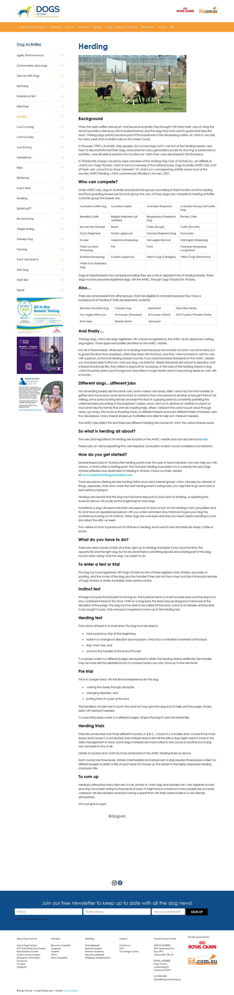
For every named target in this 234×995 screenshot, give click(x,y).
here (205, 439)
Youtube (21, 964)
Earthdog (22, 85)
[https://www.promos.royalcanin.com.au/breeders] (40, 316)
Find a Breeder (92, 945)
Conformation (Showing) (32, 65)
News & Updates (59, 957)
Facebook (22, 960)
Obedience (24, 157)
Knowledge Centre (129, 951)
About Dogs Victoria (27, 945)
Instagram (22, 967)
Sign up (197, 912)
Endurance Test (26, 96)
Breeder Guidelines (94, 951)
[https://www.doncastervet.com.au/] (40, 394)
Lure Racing (24, 147)
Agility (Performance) (30, 55)
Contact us (125, 945)
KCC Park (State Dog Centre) (31, 948)
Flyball (20, 290)
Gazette (55, 951)
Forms (163, 27)
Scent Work (24, 188)
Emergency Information (28, 957)
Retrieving (23, 177)
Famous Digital (71, 990)
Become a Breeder (94, 954)
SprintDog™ (24, 208)
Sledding (22, 198)
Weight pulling (25, 228)
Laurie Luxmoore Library (28, 954)
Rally (19, 167)
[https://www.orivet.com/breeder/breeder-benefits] (40, 355)
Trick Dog (22, 269)
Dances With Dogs (28, 75)
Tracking (22, 249)
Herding (22, 116)
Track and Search (28, 259)
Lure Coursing (25, 126)
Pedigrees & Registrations (97, 957)
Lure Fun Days (25, 136)
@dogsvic (117, 816)
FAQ (122, 948)
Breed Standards (93, 948)
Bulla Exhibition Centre (27, 951)
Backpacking (25, 218)
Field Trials (23, 106)
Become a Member (61, 945)
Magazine (56, 948)
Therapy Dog (25, 238)
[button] (172, 27)
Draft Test (22, 279)
